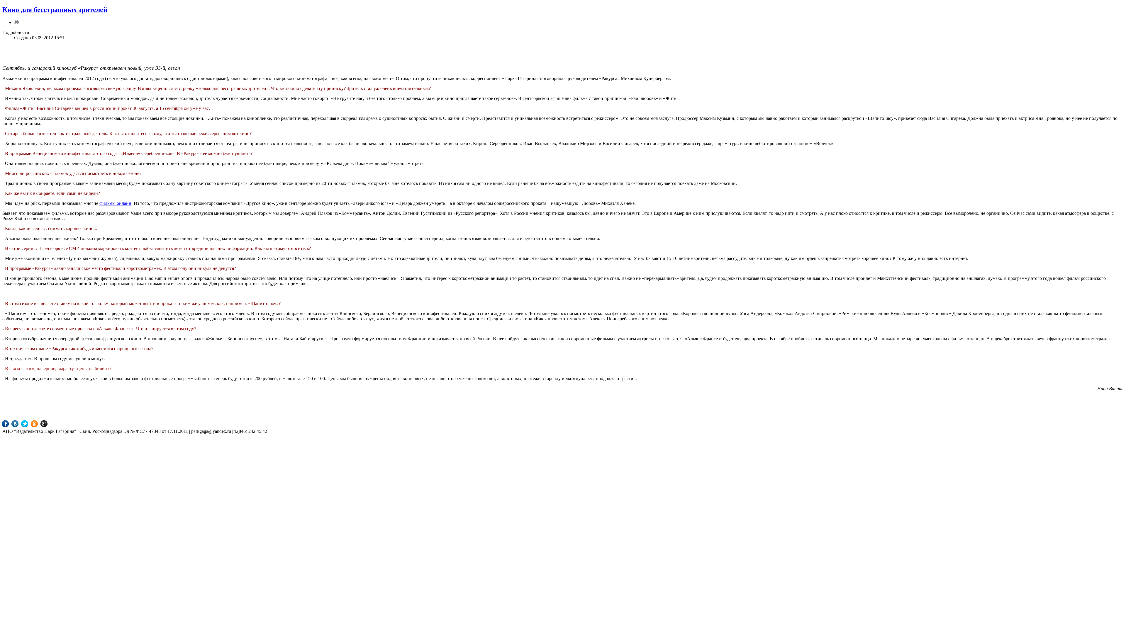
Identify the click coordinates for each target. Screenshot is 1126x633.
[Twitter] (29, 423)
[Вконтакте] (19, 423)
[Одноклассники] (38, 423)
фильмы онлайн (115, 203)
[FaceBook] (9, 423)
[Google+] (48, 423)
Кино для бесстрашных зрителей (54, 9)
